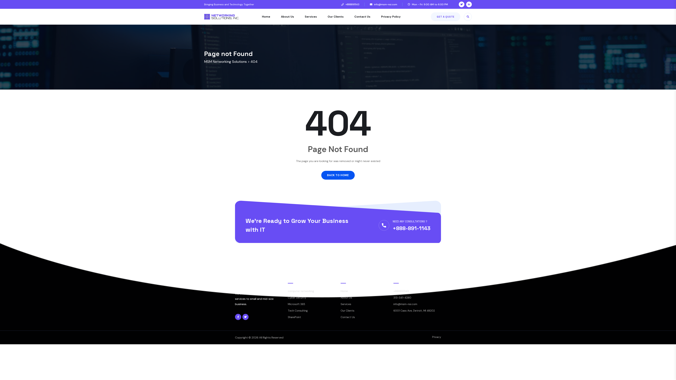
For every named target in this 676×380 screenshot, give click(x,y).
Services (311, 16)
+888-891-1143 (411, 228)
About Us (287, 16)
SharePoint (294, 317)
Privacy (436, 337)
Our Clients (336, 16)
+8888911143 (352, 4)
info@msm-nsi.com (385, 4)
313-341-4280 (402, 297)
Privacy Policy (391, 16)
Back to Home (338, 175)
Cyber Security (297, 297)
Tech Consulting (298, 310)
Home (266, 16)
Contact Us (362, 16)
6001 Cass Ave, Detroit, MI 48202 (414, 310)
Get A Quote (445, 16)
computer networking (301, 291)
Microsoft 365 (296, 304)
